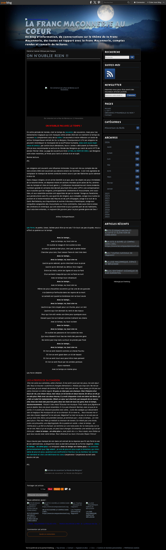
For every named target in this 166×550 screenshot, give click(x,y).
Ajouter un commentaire (47, 534)
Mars (109, 177)
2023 (107, 198)
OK (132, 57)
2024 (107, 196)
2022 (107, 200)
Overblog (126, 281)
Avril (109, 171)
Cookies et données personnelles (109, 548)
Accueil (108, 108)
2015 (107, 216)
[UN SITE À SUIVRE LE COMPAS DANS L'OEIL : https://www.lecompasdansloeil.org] (123, 246)
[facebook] (90, 2)
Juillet (109, 153)
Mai (108, 165)
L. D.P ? (108, 111)
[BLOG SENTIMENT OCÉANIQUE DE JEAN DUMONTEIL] (122, 273)
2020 (107, 205)
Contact (108, 115)
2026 (107, 142)
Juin (108, 159)
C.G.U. (93, 548)
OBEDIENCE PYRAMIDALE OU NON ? (120, 113)
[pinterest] (98, 2)
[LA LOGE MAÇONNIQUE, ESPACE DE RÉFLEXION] (122, 264)
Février (110, 183)
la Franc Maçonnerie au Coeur (75, 27)
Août (109, 147)
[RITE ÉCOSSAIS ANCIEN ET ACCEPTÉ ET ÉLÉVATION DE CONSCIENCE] (122, 235)
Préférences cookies (131, 548)
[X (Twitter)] (94, 2)
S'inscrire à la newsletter (37, 495)
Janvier (110, 189)
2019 (107, 207)
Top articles (60, 548)
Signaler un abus (82, 548)
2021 (107, 203)
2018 (107, 210)
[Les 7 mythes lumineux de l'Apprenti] (122, 255)
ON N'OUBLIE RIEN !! (47, 55)
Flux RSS (110, 74)
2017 (107, 212)
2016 (107, 214)
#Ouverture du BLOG (114, 128)
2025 (107, 193)
